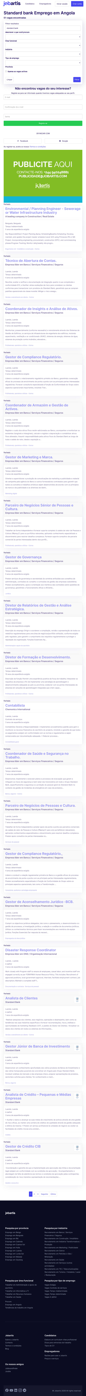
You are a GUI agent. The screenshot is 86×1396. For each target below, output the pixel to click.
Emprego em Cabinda (14, 1241)
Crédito (7, 1135)
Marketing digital (11, 493)
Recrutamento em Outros (54, 1251)
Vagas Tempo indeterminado (56, 1291)
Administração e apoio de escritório (17, 645)
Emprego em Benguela (14, 1235)
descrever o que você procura (17, 32)
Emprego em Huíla (12, 1248)
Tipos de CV (49, 1346)
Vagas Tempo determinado (55, 1294)
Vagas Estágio (50, 1285)
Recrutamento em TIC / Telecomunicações (61, 1269)
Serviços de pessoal (12, 842)
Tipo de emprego (12, 58)
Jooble (8, 1371)
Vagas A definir (51, 1297)
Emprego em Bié (11, 1238)
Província (9, 67)
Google (65, 141)
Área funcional (11, 41)
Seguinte (44, 1194)
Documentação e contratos (14, 986)
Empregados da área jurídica (15, 938)
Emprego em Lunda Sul (14, 1254)
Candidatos (29, 4)
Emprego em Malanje (13, 1257)
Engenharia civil (10, 249)
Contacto (9, 1343)
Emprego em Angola (13, 1305)
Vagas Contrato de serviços (56, 1288)
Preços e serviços (52, 1358)
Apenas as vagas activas (17, 71)
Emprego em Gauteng (14, 1260)
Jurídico (8, 593)
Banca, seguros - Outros (13, 794)
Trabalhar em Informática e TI (17, 1291)
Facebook (24, 141)
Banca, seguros (10, 1083)
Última (53, 1194)
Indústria (8, 49)
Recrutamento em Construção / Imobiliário (61, 1238)
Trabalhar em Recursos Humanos (18, 1294)
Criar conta (77, 4)
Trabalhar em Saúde (13, 1297)
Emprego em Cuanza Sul (15, 1244)
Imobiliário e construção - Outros (28, 249)
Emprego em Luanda (13, 1251)
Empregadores (45, 4)
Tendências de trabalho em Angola (19, 1308)
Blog (7, 1349)
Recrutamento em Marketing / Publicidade (61, 1248)
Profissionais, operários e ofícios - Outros (19, 345)
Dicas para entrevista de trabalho (58, 1343)
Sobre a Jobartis (12, 1340)
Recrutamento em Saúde (54, 1260)
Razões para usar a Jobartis (56, 1355)
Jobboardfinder (11, 1368)
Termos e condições (38, 147)
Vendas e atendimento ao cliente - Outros (19, 297)
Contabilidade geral (12, 742)
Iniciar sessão (62, 4)
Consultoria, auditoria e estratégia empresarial (21, 890)
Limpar (9, 80)
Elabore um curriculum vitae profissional (61, 1340)
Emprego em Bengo (13, 1232)
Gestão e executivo (12, 1183)
